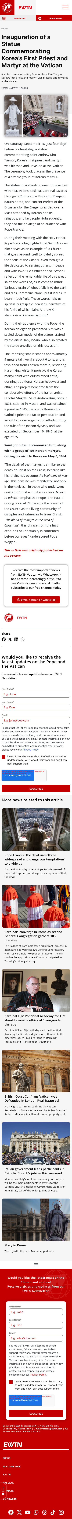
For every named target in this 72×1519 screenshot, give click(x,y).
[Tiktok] (53, 1512)
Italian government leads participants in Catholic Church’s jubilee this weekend (34, 1171)
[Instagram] (61, 1512)
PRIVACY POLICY (31, 1431)
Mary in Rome (15, 1245)
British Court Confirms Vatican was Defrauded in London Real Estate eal (32, 1098)
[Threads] (44, 1512)
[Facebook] (11, 1512)
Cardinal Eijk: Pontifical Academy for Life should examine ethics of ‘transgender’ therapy (35, 1020)
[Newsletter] (3, 18)
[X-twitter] (19, 1512)
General (5, 28)
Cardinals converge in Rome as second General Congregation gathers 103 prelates (33, 936)
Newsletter (20, 18)
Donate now (55, 18)
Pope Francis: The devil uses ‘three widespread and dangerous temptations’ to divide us (35, 859)
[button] (4, 639)
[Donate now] (39, 18)
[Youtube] (27, 1512)
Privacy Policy (31, 749)
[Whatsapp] (36, 1512)
